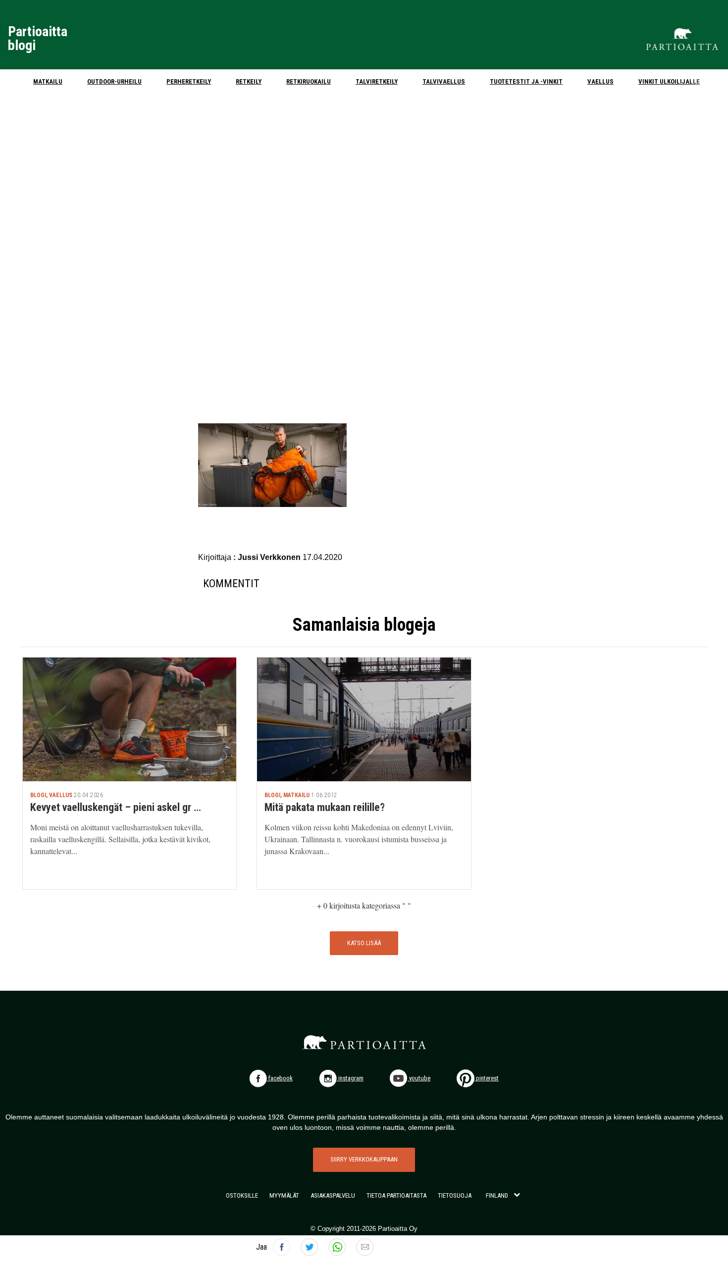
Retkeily (248, 81)
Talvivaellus (443, 81)
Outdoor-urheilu (114, 81)
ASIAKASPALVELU (333, 1195)
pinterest (486, 1078)
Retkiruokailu (308, 81)
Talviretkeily (377, 81)
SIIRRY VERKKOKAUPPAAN (364, 1159)
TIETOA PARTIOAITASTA (396, 1195)
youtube (419, 1078)
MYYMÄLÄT (284, 1195)
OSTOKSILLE (242, 1195)
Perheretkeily (188, 81)
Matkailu (47, 81)
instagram (350, 1078)
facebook (280, 1078)
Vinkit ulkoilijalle (669, 81)
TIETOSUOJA (454, 1195)
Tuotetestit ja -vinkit (526, 81)
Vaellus (600, 81)
